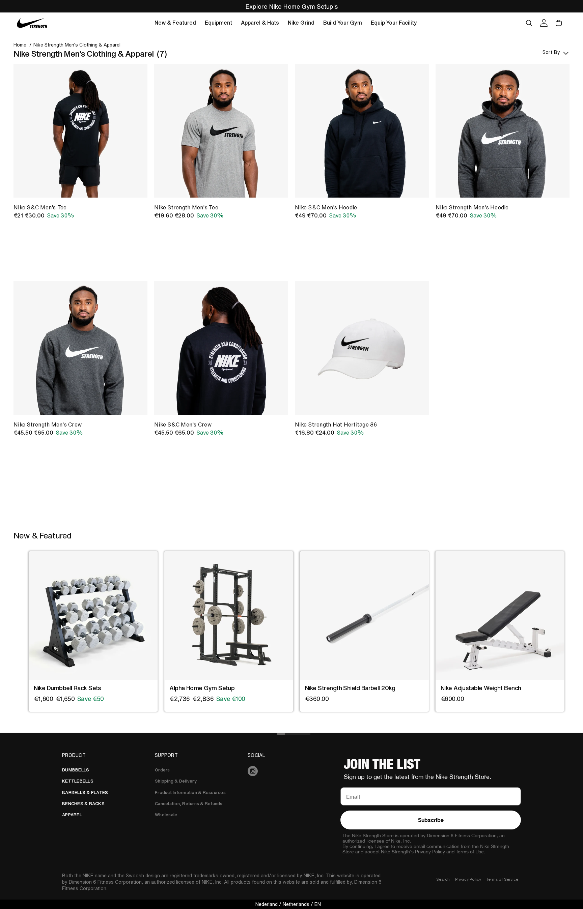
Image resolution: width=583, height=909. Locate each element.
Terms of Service (502, 879)
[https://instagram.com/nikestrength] (291, 771)
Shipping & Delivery (176, 781)
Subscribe (431, 820)
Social (257, 755)
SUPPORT (166, 755)
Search (443, 879)
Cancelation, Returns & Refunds (189, 803)
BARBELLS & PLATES (85, 792)
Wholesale (166, 815)
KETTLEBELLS (77, 781)
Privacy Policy (430, 851)
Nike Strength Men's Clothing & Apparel (76, 44)
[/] (32, 23)
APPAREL (72, 815)
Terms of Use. (470, 851)
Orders (162, 770)
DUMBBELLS (75, 770)
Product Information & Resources (190, 792)
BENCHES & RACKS (83, 803)
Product (74, 755)
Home (19, 44)
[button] (175, 23)
